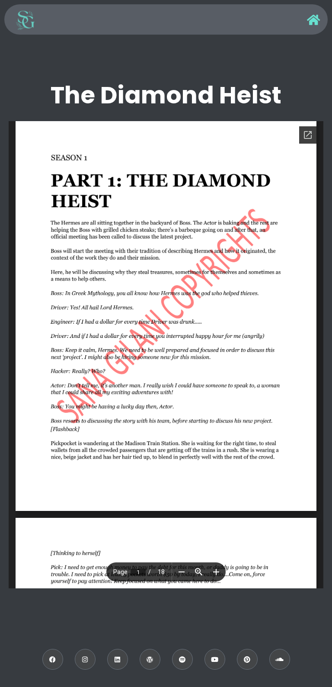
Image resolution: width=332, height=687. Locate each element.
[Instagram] (85, 659)
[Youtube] (214, 659)
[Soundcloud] (279, 659)
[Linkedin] (117, 659)
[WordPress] (150, 659)
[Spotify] (182, 659)
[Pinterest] (247, 659)
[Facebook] (52, 659)
